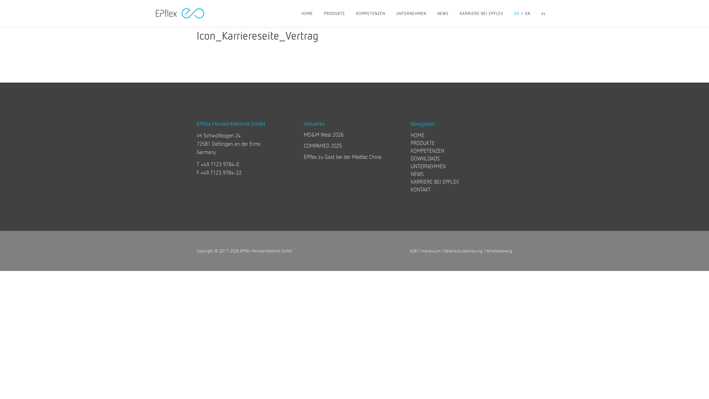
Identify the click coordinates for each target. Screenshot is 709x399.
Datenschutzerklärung (463, 251)
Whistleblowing (499, 251)
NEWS (443, 13)
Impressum (430, 251)
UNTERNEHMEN (411, 13)
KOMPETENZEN (370, 13)
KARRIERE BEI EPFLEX (481, 13)
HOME (307, 13)
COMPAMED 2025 (323, 145)
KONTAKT (421, 189)
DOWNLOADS (425, 158)
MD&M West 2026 (324, 134)
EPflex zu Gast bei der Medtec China (342, 156)
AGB (413, 251)
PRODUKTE (334, 13)
